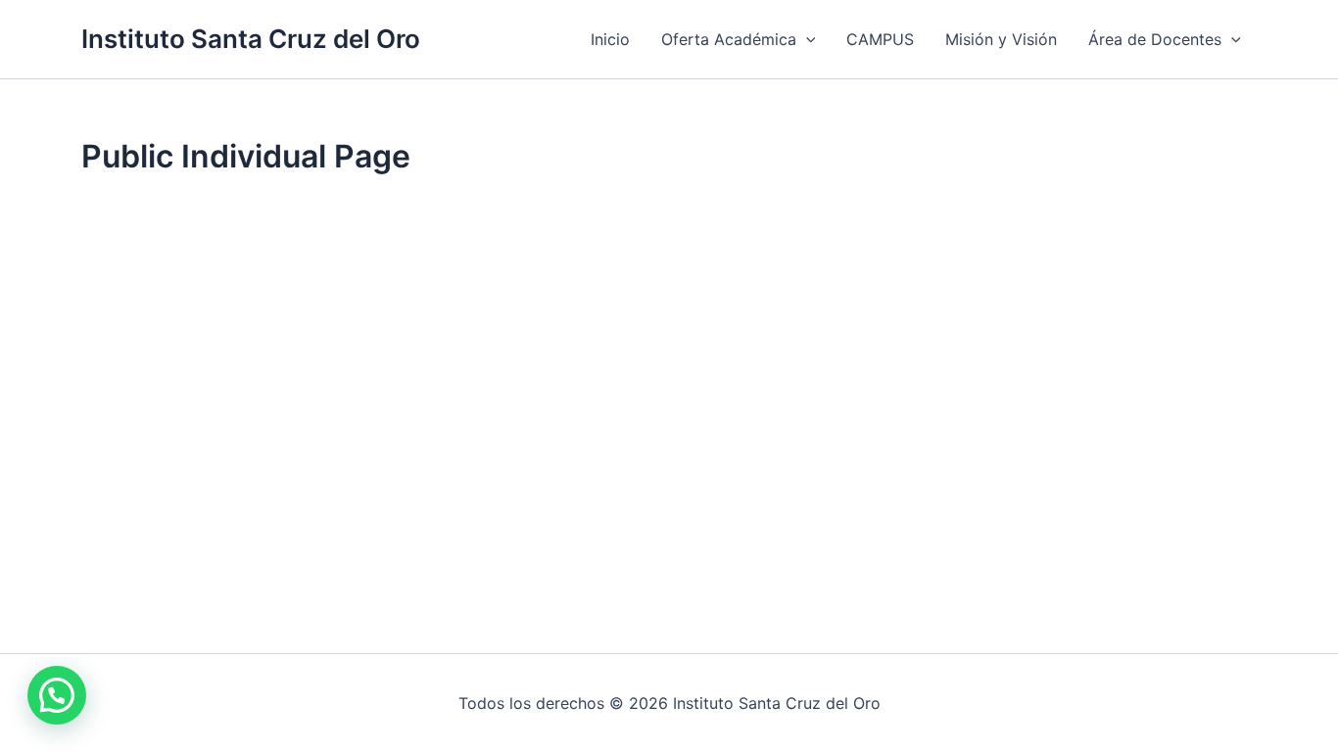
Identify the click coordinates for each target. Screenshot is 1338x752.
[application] (806, 39)
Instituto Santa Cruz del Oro (250, 39)
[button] (56, 695)
